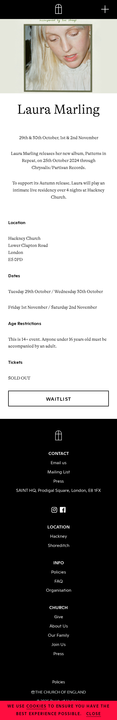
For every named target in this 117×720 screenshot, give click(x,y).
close (93, 713)
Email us (58, 462)
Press (58, 481)
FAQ (58, 581)
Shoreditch (58, 545)
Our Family (58, 635)
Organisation (58, 590)
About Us (59, 626)
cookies (36, 705)
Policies (58, 572)
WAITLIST (58, 398)
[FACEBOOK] (63, 509)
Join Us (58, 644)
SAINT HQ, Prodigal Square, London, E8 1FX (58, 490)
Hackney (58, 536)
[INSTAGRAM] (54, 509)
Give (58, 616)
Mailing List (58, 471)
